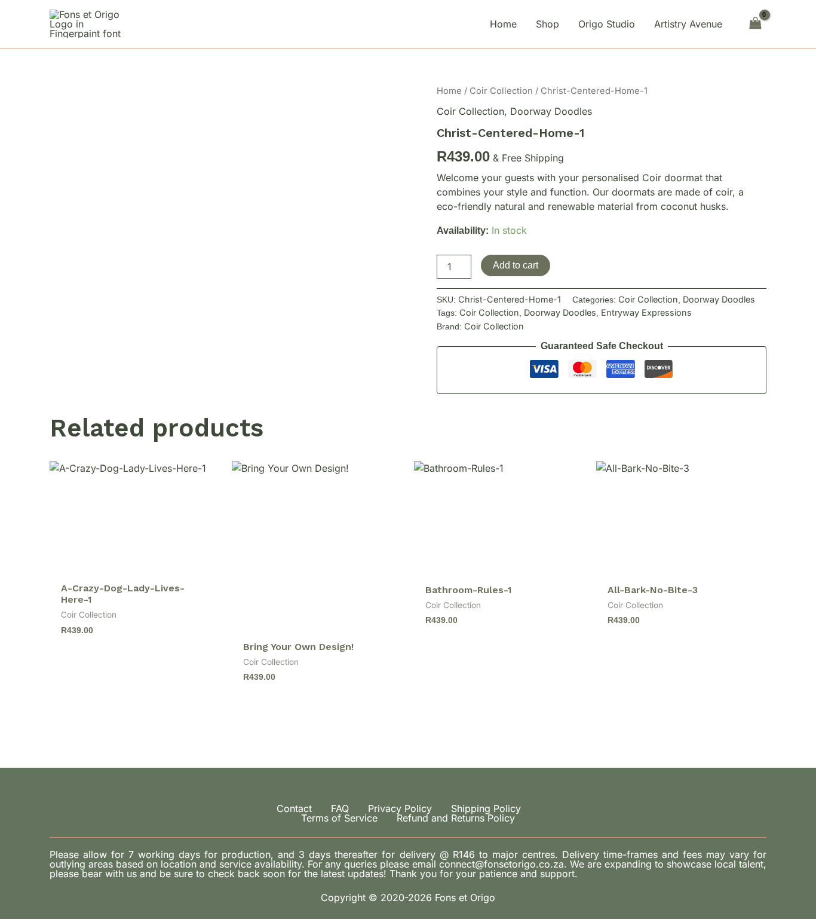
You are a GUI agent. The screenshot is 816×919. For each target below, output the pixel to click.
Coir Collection (501, 91)
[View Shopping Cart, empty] (755, 24)
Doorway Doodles (551, 111)
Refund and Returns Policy (456, 818)
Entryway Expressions (646, 312)
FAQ (340, 808)
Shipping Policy (486, 808)
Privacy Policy (400, 808)
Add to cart (515, 265)
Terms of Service (339, 818)
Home (449, 91)
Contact (294, 808)
